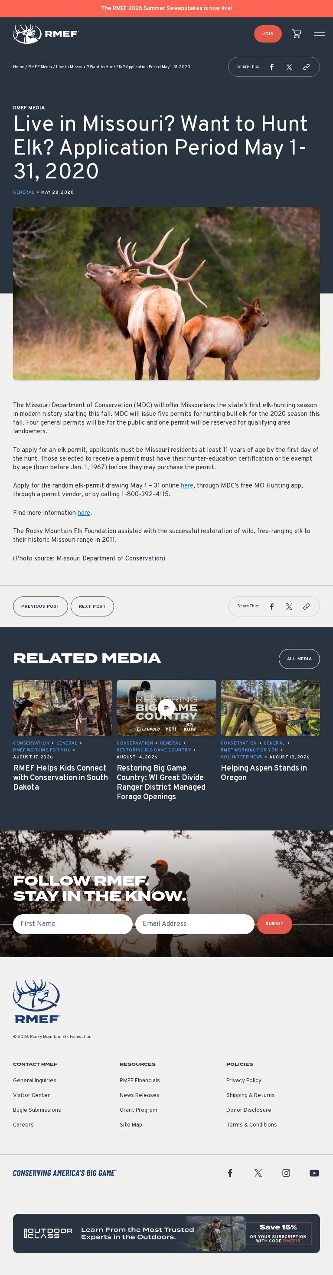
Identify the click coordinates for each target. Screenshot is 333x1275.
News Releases (140, 1095)
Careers (23, 1125)
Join (268, 34)
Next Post (92, 606)
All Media (299, 659)
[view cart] (297, 34)
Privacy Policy (243, 1080)
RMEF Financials (140, 1080)
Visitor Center (31, 1095)
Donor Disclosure (248, 1110)
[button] (272, 67)
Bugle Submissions (37, 1110)
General (24, 192)
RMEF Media (40, 67)
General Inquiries (34, 1080)
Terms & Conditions (251, 1125)
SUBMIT (275, 924)
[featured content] (166, 1233)
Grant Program (138, 1110)
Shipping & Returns (250, 1095)
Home (18, 67)
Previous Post (40, 606)
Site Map (131, 1125)
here (187, 486)
